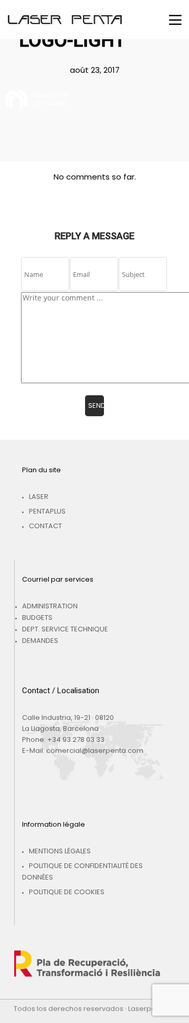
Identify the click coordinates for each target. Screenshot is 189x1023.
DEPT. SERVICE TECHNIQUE (65, 629)
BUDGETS (37, 617)
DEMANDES (40, 641)
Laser (38, 497)
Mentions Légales (60, 851)
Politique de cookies (66, 892)
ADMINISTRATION (50, 606)
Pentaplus (47, 511)
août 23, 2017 (95, 69)
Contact (45, 526)
